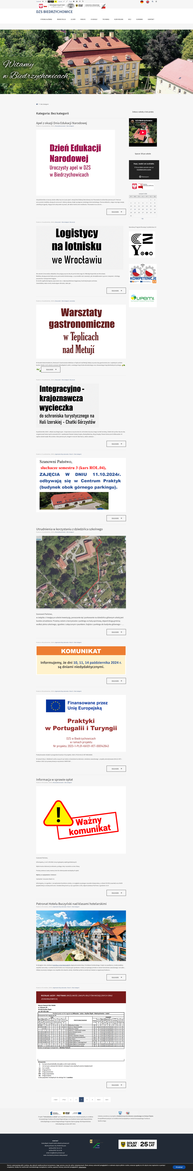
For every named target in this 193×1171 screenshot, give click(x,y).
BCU (129, 19)
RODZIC (83, 19)
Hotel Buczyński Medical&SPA (61, 965)
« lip (142, 218)
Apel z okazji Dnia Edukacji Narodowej (61, 123)
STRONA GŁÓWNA (46, 19)
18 (135, 209)
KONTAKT (151, 19)
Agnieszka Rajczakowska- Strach (64, 454)
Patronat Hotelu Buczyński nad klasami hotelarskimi (71, 904)
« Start (55, 1100)
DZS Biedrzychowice (54, 12)
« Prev (64, 1100)
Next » (99, 1100)
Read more (119, 213)
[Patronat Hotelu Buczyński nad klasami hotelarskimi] (81, 935)
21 (147, 209)
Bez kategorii (70, 126)
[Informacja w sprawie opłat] (81, 820)
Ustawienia (82, 1167)
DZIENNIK (139, 19)
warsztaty (72, 301)
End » (107, 1100)
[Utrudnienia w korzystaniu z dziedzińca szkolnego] (81, 572)
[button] (3, 61)
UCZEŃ (73, 19)
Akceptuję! (179, 1167)
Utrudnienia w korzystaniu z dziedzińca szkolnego (69, 529)
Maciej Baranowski (60, 126)
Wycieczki (72, 222)
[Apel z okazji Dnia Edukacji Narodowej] (81, 163)
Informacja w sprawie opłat (54, 780)
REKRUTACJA (61, 19)
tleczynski (58, 222)
